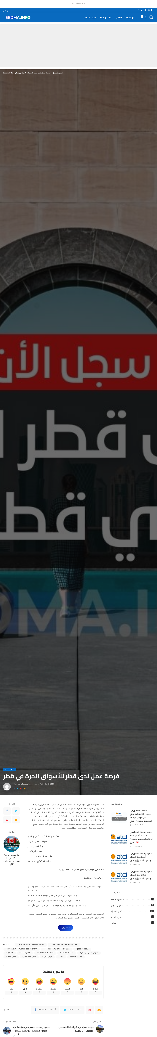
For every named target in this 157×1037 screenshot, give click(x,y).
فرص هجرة (48, 957)
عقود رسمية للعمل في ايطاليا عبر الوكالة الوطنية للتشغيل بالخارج (141, 875)
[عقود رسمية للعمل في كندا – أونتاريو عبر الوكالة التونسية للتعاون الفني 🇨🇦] (119, 839)
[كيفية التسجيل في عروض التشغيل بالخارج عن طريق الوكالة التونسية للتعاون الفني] (119, 817)
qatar (10, 953)
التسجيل (65, 928)
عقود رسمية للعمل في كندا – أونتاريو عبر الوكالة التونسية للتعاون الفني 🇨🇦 (141, 837)
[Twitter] (141, 10)
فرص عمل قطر (30, 957)
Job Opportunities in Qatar (57, 949)
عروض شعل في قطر (89, 953)
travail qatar (67, 953)
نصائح (114, 923)
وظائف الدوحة (76, 957)
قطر (61, 957)
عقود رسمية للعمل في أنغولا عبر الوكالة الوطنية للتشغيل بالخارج (141, 857)
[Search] (151, 17)
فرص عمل (12, 957)
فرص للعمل (10, 769)
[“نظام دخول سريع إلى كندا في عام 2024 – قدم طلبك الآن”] (12, 844)
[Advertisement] (78, 45)
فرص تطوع (116, 905)
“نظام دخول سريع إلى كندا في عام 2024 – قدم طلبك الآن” (11, 859)
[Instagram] (148, 10)
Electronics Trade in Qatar (31, 945)
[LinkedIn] (152, 10)
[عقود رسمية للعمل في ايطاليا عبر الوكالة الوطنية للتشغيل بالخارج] (119, 877)
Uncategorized (118, 899)
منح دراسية (116, 917)
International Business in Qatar (22, 949)
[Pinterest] (145, 10)
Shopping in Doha (46, 953)
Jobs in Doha (82, 949)
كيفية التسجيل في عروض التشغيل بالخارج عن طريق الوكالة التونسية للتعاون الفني (141, 815)
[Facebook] (138, 10)
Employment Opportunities (64, 945)
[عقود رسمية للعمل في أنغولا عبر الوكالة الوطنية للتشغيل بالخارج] (119, 859)
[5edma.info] (17, 17)
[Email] (24, 789)
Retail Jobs (25, 953)
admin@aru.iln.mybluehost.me (25, 784)
